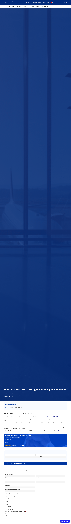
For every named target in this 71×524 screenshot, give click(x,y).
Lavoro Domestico (9, 509)
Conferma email (38, 483)
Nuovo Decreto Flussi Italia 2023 (51, 416)
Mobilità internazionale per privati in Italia (18, 435)
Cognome (37, 477)
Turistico (7, 499)
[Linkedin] (64, 2)
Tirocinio (7, 498)
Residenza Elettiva (9, 495)
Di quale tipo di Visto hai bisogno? (12, 493)
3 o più (7, 516)
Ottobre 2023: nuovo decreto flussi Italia (14, 407)
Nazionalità (8, 485)
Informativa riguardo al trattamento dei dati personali (17, 518)
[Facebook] (66, 2)
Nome (6, 477)
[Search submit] (66, 6)
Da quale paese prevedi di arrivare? (13, 489)
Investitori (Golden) (9, 503)
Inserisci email (8, 483)
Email (6, 479)
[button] (53, 2)
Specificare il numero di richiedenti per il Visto (15, 511)
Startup (7, 504)
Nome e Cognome (9, 474)
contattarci (59, 430)
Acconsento (8, 520)
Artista (7, 507)
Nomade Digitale (9, 506)
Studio (7, 501)
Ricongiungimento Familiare (11, 496)
